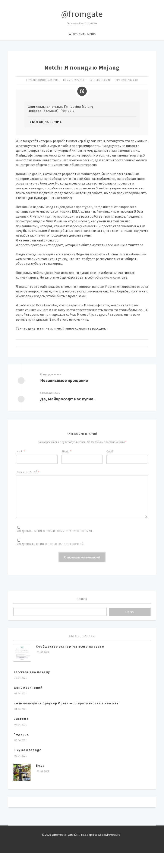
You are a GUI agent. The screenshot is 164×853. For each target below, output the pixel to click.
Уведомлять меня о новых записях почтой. (51, 544)
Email (67, 451)
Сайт (110, 451)
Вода (40, 765)
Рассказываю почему (31, 672)
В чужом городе (27, 750)
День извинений (27, 688)
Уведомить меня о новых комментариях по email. (55, 531)
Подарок (21, 734)
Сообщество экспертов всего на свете (70, 646)
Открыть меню (84, 34)
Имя (21, 451)
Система (20, 719)
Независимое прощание (64, 380)
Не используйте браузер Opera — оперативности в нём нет (66, 703)
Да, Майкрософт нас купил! (67, 398)
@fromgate (82, 14)
